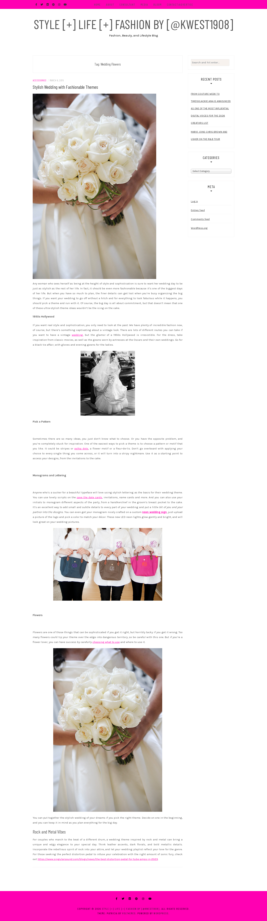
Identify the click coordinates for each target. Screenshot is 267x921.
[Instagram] (143, 898)
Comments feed (200, 219)
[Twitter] (123, 898)
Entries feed (198, 210)
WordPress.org (199, 228)
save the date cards (89, 497)
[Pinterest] (136, 898)
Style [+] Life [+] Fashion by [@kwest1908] (133, 24)
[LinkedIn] (130, 898)
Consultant (127, 4)
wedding (77, 335)
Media (144, 4)
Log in (194, 201)
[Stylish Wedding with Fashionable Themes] (94, 186)
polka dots (81, 448)
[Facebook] (116, 898)
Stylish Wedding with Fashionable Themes (65, 87)
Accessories (39, 80)
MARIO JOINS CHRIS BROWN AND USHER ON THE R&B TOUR (209, 135)
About (110, 4)
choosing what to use (106, 642)
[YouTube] (150, 898)
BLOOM (157, 4)
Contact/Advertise (180, 4)
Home (97, 4)
